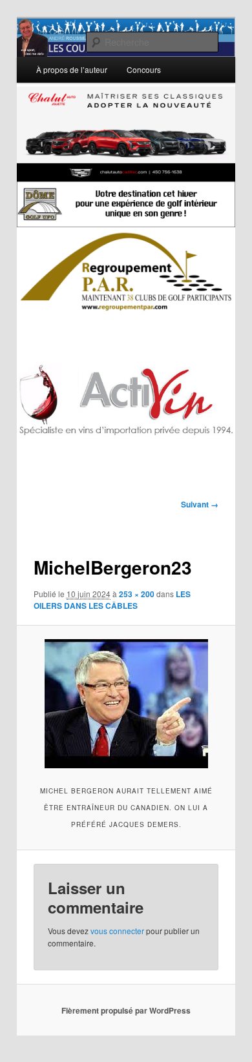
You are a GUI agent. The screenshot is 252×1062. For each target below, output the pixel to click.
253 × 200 (136, 594)
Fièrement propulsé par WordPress (126, 1010)
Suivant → (199, 504)
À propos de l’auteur (71, 69)
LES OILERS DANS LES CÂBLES (112, 599)
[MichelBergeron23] (125, 703)
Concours (144, 69)
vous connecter (117, 930)
